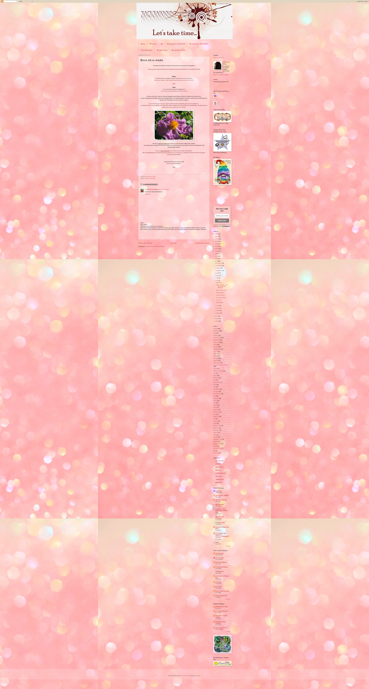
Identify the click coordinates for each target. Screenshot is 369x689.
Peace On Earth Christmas (222, 591)
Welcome (153, 43)
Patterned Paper (217, 371)
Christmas (216, 331)
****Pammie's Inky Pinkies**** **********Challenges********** (222, 535)
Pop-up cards (217, 444)
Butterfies (216, 416)
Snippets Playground (221, 595)
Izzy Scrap (218, 470)
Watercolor (216, 363)
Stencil (215, 356)
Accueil (174, 243)
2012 (216, 321)
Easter (215, 375)
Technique (216, 430)
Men (214, 403)
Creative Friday (219, 553)
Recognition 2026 (178, 50)
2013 (216, 318)
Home (143, 43)
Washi (215, 369)
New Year (216, 428)
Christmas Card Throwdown (219, 517)
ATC (214, 373)
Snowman (216, 398)
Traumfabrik (216, 349)
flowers (147, 178)
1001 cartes (218, 476)
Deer (214, 396)
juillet (218, 275)
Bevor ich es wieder (221, 290)
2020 (216, 249)
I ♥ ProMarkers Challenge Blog (222, 576)
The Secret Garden (221, 297)
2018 (216, 254)
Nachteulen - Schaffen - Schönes (221, 616)
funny (214, 344)
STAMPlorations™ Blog (221, 606)
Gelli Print (216, 378)
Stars (214, 414)
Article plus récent (145, 243)
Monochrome (217, 425)
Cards (215, 329)
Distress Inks (217, 338)
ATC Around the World (221, 611)
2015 (216, 261)
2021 (216, 246)
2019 (216, 251)
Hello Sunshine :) (220, 295)
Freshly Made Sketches (221, 567)
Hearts (215, 405)
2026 (216, 234)
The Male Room (219, 571)
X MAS (217, 542)
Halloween (216, 412)
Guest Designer (147, 50)
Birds (214, 385)
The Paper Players (220, 522)
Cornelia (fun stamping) (151, 189)
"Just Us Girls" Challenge (222, 495)
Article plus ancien (202, 243)
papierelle (218, 464)
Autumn (215, 432)
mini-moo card (217, 448)
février (218, 310)
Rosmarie (227, 62)
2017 (216, 256)
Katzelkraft (216, 340)
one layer (215, 391)
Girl (214, 419)
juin (217, 278)
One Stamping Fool (220, 473)
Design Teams (162, 50)
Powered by (217, 226)
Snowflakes (216, 389)
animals (215, 335)
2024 (216, 239)
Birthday (215, 358)
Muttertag (219, 282)
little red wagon (219, 504)
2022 (216, 244)
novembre (219, 265)
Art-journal (216, 453)
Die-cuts (215, 347)
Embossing (216, 342)
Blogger (198, 675)
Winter (215, 353)
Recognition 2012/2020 (176, 43)
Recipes (215, 441)
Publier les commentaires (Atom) (155, 246)
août (217, 273)
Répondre (147, 194)
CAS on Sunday (219, 558)
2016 (216, 258)
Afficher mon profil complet (220, 75)
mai (217, 280)
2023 (216, 241)
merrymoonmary (185, 675)
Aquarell (215, 437)
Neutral (215, 446)
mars (218, 308)
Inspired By (218, 491)
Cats (214, 387)
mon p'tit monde (219, 461)
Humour (215, 421)
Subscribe (222, 220)
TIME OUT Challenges (221, 500)
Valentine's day (217, 439)
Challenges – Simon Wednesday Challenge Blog (221, 510)
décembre (219, 263)
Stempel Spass (219, 479)
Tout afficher (228, 546)
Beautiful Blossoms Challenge (220, 622)
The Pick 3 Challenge (220, 562)
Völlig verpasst (220, 292)
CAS (214, 333)
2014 (216, 316)
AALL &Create (217, 394)
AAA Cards (218, 586)
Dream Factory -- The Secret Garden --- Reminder (222, 286)
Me (162, 43)
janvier (218, 313)
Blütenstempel (219, 467)
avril (217, 305)
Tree (214, 380)
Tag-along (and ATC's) (221, 628)
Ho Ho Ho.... (219, 300)
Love (214, 435)
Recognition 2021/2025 (198, 43)
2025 (216, 236)
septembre (219, 270)
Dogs (214, 423)
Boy (214, 450)
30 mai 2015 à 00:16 (164, 189)
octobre (218, 268)
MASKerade (218, 482)
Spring (215, 400)
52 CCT (215, 351)
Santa (214, 407)
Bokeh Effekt (219, 302)
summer (215, 409)
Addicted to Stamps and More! (222, 527)
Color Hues (218, 582)
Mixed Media (216, 382)
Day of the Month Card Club (220, 365)
